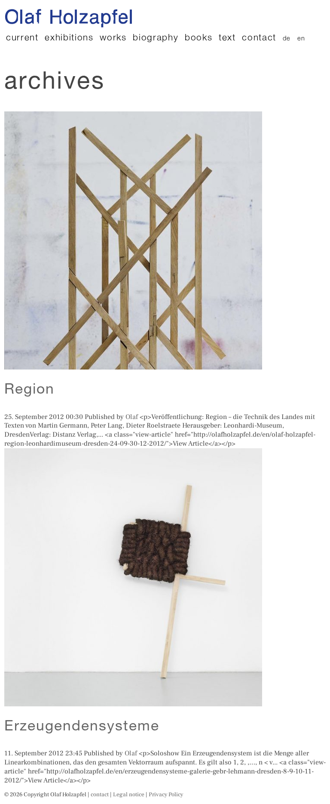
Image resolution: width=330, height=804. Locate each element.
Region (29, 390)
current (22, 38)
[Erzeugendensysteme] (133, 701)
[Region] (133, 364)
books (198, 38)
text (227, 38)
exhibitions (69, 38)
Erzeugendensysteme (81, 727)
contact (259, 38)
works (113, 38)
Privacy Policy (166, 794)
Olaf (131, 417)
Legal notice (128, 794)
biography (155, 38)
